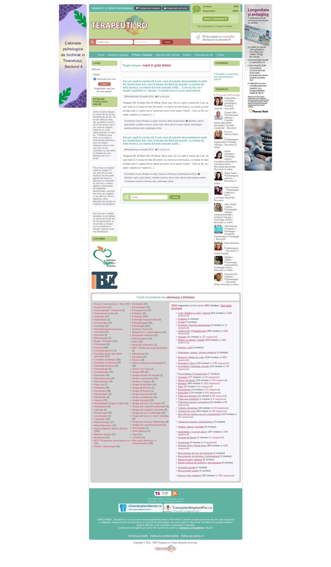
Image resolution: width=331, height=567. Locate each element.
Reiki (134, 339)
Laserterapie (100, 414)
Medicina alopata (102, 432)
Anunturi (187, 55)
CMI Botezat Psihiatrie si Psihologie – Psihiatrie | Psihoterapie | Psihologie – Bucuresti (226, 232)
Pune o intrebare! (214, 18)
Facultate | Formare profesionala (194, 323)
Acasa (101, 55)
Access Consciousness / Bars (109, 302)
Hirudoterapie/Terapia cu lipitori (109, 401)
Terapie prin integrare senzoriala (148, 408)
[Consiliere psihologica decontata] (258, 172)
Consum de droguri (187, 435)
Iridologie (98, 408)
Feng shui (99, 383)
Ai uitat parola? (104, 91)
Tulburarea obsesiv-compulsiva (193, 400)
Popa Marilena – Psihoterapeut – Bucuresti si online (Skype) (226, 248)
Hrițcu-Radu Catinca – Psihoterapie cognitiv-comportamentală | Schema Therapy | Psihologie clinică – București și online (225, 213)
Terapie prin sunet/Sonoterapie (147, 423)
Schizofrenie (184, 388)
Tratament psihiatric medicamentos (195, 420)
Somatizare (183, 440)
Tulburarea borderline (188, 397)
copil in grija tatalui (142, 177)
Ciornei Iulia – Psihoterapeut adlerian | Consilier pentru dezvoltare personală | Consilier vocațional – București (226, 120)
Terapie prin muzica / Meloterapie (148, 420)
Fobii (180, 384)
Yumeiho (136, 435)
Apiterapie (99, 314)
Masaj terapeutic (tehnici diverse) (110, 426)
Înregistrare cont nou (104, 88)
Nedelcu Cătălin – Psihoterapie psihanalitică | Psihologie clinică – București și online (226, 263)
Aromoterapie (101, 321)
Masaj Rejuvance (103, 423)
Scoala (181, 320)
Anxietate (182, 375)
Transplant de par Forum (170, 499)
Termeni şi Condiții (138, 533)
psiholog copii (137, 128)
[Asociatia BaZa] (104, 249)
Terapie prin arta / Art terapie (146, 401)
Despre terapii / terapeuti (190, 457)
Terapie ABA (138, 370)
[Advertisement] (73, 162)
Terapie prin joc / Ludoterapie (146, 411)
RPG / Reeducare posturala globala (149, 346)
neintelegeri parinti (133, 181)
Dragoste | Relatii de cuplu (191, 355)
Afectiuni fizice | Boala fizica (192, 444)
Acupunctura (100, 305)
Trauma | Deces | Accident (191, 425)
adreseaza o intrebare (180, 295)
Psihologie (137, 314)
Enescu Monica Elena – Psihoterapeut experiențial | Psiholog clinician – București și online (226, 139)
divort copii (158, 124)
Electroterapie (101, 379)
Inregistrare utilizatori (176, 8)
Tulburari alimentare (188, 406)
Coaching (99, 345)
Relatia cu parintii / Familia (191, 338)
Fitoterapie (99, 386)
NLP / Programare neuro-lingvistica (111, 439)
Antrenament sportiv (104, 311)
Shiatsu (136, 358)
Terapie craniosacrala (142, 376)
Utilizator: (96, 69)
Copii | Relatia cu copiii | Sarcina (151, 121)
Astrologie (99, 324)
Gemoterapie (100, 392)
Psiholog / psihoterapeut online (181, 174)
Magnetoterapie (102, 420)
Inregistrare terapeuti (149, 8)
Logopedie (99, 417)
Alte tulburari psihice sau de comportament (199, 412)
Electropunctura (102, 376)
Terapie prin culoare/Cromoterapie (149, 404)
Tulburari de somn (187, 409)
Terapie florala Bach (142, 383)
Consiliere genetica (103, 348)
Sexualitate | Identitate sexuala (193, 364)
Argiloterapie (100, 318)
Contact (220, 55)
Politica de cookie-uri (192, 533)
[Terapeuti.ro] (166, 25)
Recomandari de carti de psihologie (195, 451)
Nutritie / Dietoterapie (104, 444)
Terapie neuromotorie (142, 392)
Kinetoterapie (100, 411)
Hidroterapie (100, 395)
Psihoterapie (138, 324)
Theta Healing (139, 429)
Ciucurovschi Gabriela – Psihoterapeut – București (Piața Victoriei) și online (226, 279)
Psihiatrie (136, 311)
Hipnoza (98, 398)
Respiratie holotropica (143, 343)
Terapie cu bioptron (141, 379)
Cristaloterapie (101, 370)
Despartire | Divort (187, 361)
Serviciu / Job (185, 346)
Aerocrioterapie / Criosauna (107, 308)
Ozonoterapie (138, 305)
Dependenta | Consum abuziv (192, 430)
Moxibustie (99, 435)
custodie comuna (144, 124)
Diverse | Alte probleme (189, 474)
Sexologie (137, 355)
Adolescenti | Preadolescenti (192, 329)
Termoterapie (138, 426)
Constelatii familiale (104, 364)
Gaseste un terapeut (118, 55)
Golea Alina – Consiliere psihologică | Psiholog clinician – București (226, 103)
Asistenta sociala (186, 465)
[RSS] (174, 491)
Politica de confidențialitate (164, 533)
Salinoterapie (138, 352)
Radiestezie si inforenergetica (147, 330)
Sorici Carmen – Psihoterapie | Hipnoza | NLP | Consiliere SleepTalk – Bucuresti (226, 194)
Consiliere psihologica (105, 357)
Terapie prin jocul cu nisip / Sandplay (150, 414)
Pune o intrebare (143, 55)
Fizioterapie (100, 389)
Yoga (134, 432)
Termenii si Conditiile (191, 525)
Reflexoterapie (139, 336)
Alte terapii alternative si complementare (144, 440)
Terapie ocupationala (142, 395)
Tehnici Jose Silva (141, 367)
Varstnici (182, 335)
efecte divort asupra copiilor (177, 124)
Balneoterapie (101, 336)
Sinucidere (183, 391)
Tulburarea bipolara (187, 394)
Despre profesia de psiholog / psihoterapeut (199, 460)
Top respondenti (205, 26)
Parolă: (96, 74)
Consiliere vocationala (105, 361)
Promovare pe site (204, 55)
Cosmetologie (101, 367)
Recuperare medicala (142, 333)
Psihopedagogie (140, 321)
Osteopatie (137, 302)
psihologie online (154, 128)
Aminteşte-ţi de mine (106, 79)
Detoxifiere (99, 373)
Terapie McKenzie (141, 389)
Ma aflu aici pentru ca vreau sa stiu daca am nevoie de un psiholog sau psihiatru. (104, 189)
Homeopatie (100, 404)
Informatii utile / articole (167, 55)
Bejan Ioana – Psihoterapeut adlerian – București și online (226, 178)
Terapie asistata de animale (145, 373)
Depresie (182, 381)
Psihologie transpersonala (145, 318)
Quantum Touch (140, 327)
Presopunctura (139, 308)
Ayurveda (99, 333)
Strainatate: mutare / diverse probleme (197, 350)
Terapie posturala (140, 398)
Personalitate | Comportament (193, 372)
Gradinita (182, 317)
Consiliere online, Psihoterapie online (165, 497)
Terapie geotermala (141, 386)
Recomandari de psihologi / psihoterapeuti (199, 454)
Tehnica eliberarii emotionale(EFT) (149, 361)
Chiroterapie (100, 342)
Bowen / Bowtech (103, 339)
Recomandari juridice (188, 469)
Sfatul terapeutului (175, 121)
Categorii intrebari (223, 26)
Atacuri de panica (186, 378)
